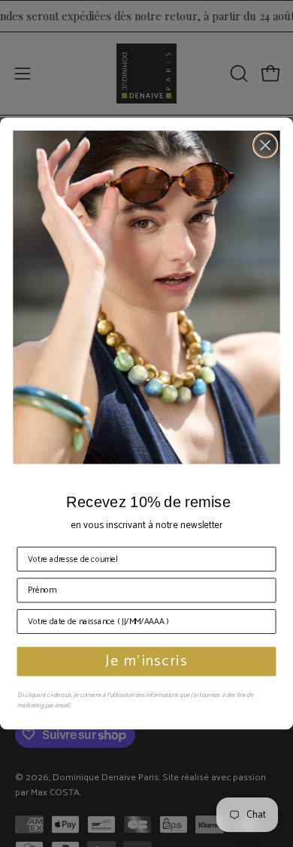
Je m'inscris (146, 662)
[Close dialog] (265, 145)
